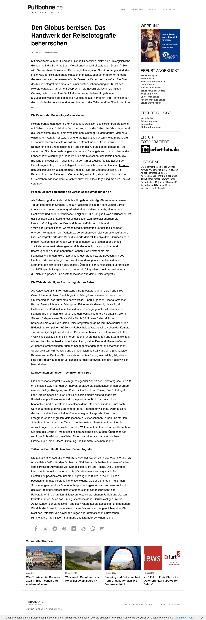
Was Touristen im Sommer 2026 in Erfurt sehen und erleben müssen (43, 580)
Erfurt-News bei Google (153, 90)
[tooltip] (35, 528)
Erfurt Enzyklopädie (151, 102)
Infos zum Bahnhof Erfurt (154, 81)
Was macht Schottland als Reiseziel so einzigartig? (82, 578)
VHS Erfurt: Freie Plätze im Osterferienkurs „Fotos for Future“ (161, 580)
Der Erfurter (147, 117)
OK (191, 617)
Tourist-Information (151, 87)
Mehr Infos (180, 617)
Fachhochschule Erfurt (153, 99)
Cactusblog (147, 123)
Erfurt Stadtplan (149, 75)
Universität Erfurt (150, 96)
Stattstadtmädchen (151, 126)
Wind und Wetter (149, 93)
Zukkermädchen (149, 120)
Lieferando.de (148, 84)
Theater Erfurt (148, 78)
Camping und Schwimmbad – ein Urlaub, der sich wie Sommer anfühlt (122, 580)
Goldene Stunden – (101, 480)
